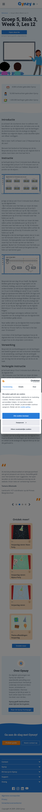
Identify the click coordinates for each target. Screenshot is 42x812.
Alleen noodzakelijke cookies (21, 429)
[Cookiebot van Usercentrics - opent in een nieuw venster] (31, 381)
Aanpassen (20, 422)
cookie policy (25, 407)
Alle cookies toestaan (21, 416)
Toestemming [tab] (7, 387)
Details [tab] (21, 387)
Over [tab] (34, 387)
